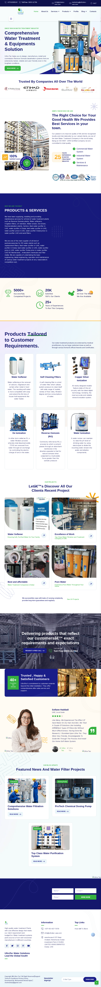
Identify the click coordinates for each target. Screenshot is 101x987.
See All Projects (73, 599)
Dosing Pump (62, 781)
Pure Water (60, 582)
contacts (93, 11)
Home (36, 11)
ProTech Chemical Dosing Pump (73, 806)
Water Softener (15, 534)
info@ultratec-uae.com (60, 3)
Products (65, 11)
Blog (83, 11)
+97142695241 (12, 2)
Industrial (13, 781)
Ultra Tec (17, 976)
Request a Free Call (33, 650)
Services (54, 11)
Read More (11, 68)
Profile (76, 11)
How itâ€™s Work (81, 929)
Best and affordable (18, 582)
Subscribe (90, 979)
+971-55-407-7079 (51, 929)
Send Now (85, 897)
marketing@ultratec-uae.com (79, 3)
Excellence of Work (64, 534)
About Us (44, 11)
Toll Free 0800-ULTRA (66, 651)
